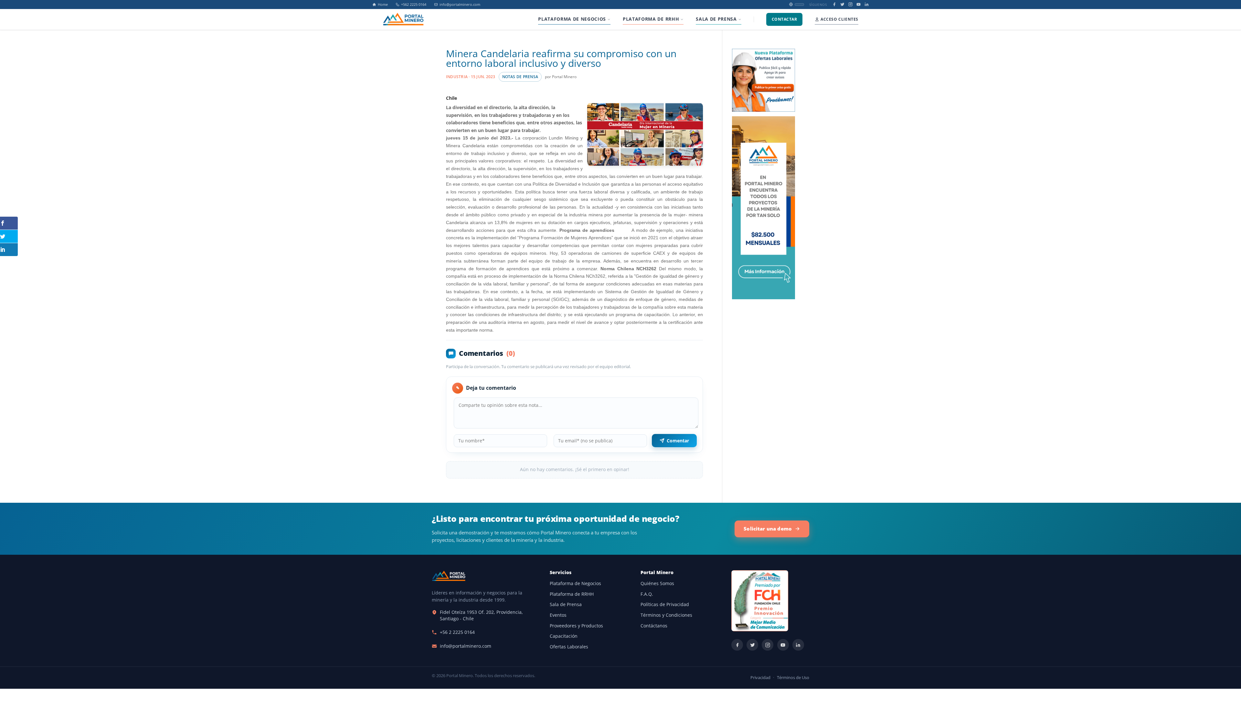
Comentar (678, 441)
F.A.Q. (647, 594)
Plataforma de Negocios (575, 583)
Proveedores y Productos (576, 626)
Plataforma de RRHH (572, 594)
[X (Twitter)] (842, 4)
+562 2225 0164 (413, 4)
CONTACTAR (784, 19)
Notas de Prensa (520, 76)
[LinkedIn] (866, 4)
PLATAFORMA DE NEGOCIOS (572, 19)
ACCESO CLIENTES (839, 19)
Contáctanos (654, 626)
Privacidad (760, 677)
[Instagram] (850, 4)
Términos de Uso (793, 677)
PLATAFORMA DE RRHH (651, 19)
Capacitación (564, 636)
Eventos (558, 615)
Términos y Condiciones (666, 615)
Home (383, 4)
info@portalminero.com (460, 4)
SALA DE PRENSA (716, 19)
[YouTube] (858, 4)
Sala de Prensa (566, 604)
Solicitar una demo (768, 528)
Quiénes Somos (657, 583)
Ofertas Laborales (569, 647)
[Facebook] (834, 4)
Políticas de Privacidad (665, 604)
